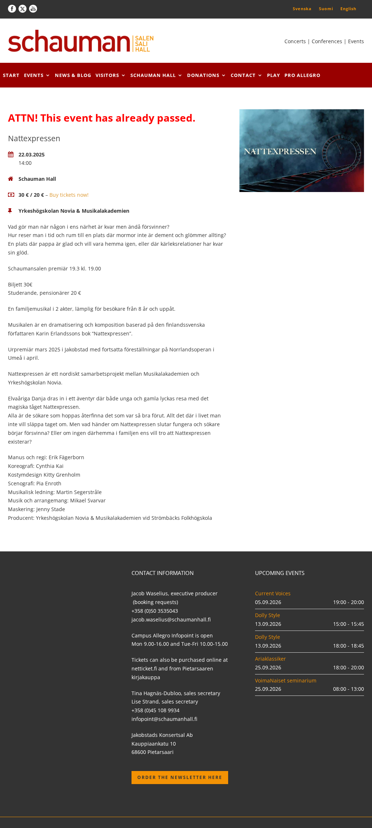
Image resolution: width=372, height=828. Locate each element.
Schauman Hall (153, 75)
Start (11, 75)
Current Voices (273, 593)
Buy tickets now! (69, 194)
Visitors (107, 75)
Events (34, 75)
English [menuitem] (348, 8)
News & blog (73, 75)
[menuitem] (302, 8)
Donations (203, 75)
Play (273, 75)
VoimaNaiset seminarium (285, 680)
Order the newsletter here (179, 777)
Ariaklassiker (270, 658)
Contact (243, 75)
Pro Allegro (302, 75)
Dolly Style (267, 615)
